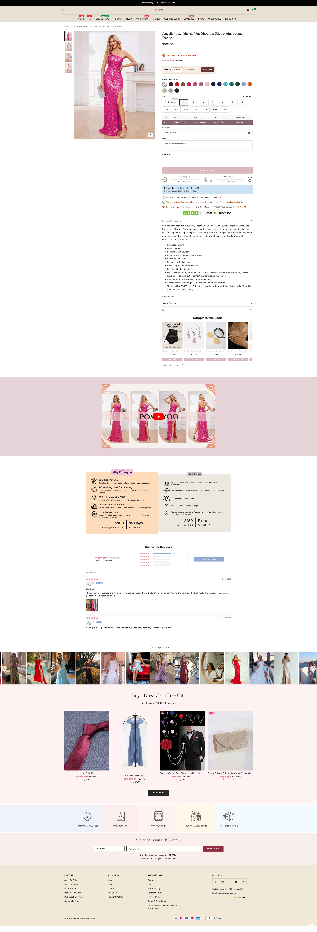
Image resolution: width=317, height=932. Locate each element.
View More (158, 793)
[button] (168, 60)
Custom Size (171, 101)
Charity (111, 888)
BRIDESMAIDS (102, 18)
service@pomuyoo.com (226, 893)
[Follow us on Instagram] (222, 881)
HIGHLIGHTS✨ (232, 19)
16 (167, 109)
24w (215, 109)
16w (176, 109)
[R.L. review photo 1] (92, 605)
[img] (92, 579)
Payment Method (115, 897)
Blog (110, 884)
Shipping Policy (155, 893)
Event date (166, 128)
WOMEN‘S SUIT (142, 18)
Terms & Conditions (157, 901)
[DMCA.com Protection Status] (217, 918)
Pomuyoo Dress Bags (134, 775)
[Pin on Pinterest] (174, 365)
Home (66, 26)
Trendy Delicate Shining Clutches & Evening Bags (230, 773)
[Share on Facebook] (170, 365)
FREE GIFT (117, 19)
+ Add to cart (238, 359)
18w (186, 109)
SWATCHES (189, 18)
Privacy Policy (154, 897)
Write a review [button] (209, 559)
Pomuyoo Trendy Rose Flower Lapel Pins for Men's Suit (182, 773)
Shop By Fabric (71, 884)
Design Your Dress (72, 893)
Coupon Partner (71, 901)
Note (164, 138)
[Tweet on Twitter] (178, 365)
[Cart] (253, 10)
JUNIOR (156, 19)
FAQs (150, 884)
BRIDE (201, 19)
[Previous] (4, 668)
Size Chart (112, 893)
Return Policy (154, 888)
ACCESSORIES (214, 19)
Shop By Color (71, 880)
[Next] (313, 668)
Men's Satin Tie (87, 773)
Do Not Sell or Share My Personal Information (163, 907)
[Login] (248, 10)
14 (242, 102)
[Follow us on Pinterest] (229, 881)
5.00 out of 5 (114, 558)
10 (222, 102)
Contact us (153, 880)
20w (196, 109)
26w (224, 109)
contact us (238, 202)
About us (112, 880)
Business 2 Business (73, 897)
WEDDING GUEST (172, 19)
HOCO (129, 19)
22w (205, 109)
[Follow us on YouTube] (236, 881)
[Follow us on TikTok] (243, 881)
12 (232, 102)
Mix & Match (70, 888)
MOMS (81, 18)
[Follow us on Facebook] (215, 881)
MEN (90, 18)
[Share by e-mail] (182, 365)
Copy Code (207, 70)
